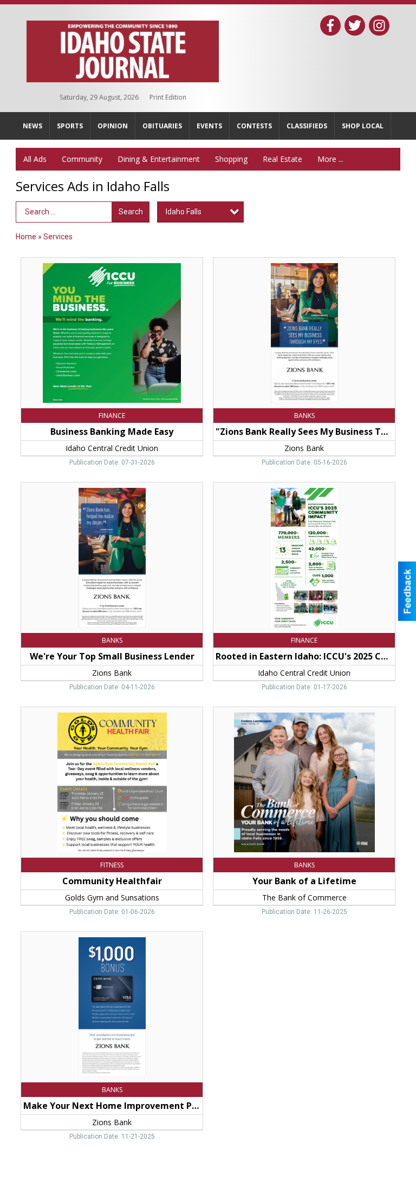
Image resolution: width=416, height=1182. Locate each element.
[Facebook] (330, 25)
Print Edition (168, 97)
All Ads (35, 159)
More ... (330, 159)
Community (82, 159)
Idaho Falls (184, 211)
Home (26, 236)
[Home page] (123, 49)
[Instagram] (379, 25)
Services (58, 236)
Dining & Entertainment (159, 159)
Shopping (231, 159)
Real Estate (282, 159)
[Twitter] (354, 25)
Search (131, 211)
